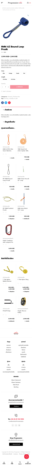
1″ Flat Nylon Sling (23, 279)
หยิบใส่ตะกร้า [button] (26, 218)
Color (2, 71)
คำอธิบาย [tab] (8, 109)
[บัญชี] (12, 462)
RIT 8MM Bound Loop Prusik (7, 179)
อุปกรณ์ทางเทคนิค (14, 8)
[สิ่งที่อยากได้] (28, 462)
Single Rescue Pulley (22, 311)
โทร (16, 419)
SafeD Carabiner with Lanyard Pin (8, 241)
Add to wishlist (7, 91)
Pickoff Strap (6, 311)
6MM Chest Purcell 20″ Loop (23, 179)
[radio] (3, 73)
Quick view (5, 154)
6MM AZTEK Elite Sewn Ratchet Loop (8, 150)
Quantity (3, 83)
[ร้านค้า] (4, 462)
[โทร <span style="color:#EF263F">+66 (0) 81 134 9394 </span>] (16, 415)
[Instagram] (16, 425)
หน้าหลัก (4, 8)
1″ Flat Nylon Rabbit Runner (7, 280)
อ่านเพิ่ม (12, 158)
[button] (28, 15)
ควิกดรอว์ (10, 96)
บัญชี (12, 463)
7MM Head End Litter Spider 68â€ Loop (23, 150)
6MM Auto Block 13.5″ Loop (23, 209)
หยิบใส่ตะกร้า (20, 87)
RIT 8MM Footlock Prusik (8, 209)
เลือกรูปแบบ (11, 218)
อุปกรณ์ (8, 8)
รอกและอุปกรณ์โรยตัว (8, 238)
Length (3, 77)
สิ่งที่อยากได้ (28, 463)
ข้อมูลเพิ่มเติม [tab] (10, 121)
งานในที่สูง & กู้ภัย (13, 98)
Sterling (6, 98)
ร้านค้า (4, 463)
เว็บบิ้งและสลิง (21, 8)
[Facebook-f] (12, 425)
